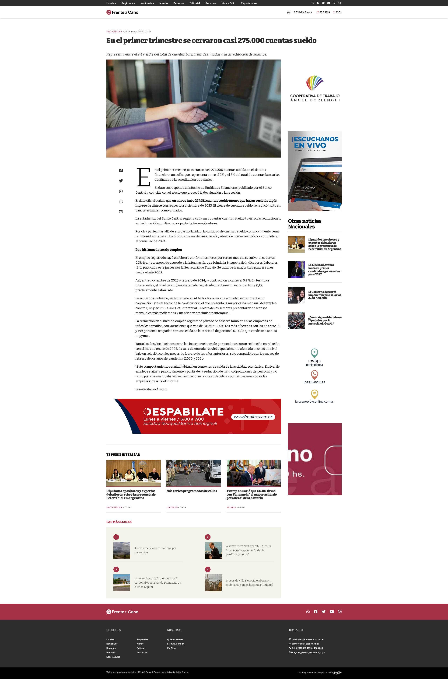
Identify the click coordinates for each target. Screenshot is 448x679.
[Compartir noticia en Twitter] (121, 181)
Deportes (178, 3)
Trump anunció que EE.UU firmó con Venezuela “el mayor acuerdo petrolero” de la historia (252, 494)
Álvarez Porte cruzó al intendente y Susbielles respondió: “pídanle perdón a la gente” (248, 550)
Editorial (195, 3)
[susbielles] (213, 550)
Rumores (210, 3)
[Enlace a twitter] (323, 3)
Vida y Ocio (228, 3)
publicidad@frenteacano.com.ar (308, 639)
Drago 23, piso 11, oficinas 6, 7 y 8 (308, 652)
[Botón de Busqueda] (340, 3)
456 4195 (307, 648)
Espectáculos (249, 3)
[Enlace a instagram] (334, 3)
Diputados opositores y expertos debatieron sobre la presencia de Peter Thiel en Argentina (324, 244)
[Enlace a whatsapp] (313, 3)
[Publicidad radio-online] (315, 171)
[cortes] (193, 473)
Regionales (128, 3)
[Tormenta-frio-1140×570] (121, 550)
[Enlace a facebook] (318, 3)
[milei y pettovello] (296, 295)
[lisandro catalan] (296, 269)
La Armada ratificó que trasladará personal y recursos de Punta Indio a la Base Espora (157, 583)
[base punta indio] (121, 582)
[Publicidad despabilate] (193, 416)
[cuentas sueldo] (193, 109)
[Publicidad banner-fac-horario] (315, 459)
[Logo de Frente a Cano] (122, 12)
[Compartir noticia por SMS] (121, 201)
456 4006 (318, 648)
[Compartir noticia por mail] (121, 211)
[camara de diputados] (296, 320)
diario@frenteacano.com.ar (305, 644)
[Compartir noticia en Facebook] (121, 170)
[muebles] (213, 582)
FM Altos (171, 648)
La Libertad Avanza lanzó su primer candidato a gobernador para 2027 (324, 269)
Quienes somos (175, 639)
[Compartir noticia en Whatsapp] (121, 191)
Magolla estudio (325, 672)
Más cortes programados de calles (191, 491)
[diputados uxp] (296, 244)
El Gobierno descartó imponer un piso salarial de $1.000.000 (324, 295)
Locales (111, 3)
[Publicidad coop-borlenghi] (315, 88)
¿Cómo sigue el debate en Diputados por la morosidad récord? (325, 320)
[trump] (254, 473)
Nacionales (147, 3)
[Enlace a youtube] (328, 3)
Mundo (163, 3)
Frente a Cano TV (175, 644)
